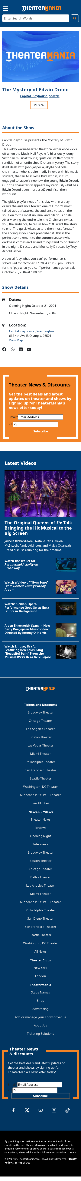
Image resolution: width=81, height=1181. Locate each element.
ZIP (11, 424)
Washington (45, 331)
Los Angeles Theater (40, 729)
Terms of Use (22, 1162)
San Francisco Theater (40, 770)
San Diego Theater (40, 918)
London (40, 976)
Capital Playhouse (22, 331)
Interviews (40, 844)
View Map (16, 340)
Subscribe (40, 431)
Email (13, 417)
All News (40, 951)
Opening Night (40, 836)
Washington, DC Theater (40, 787)
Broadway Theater (41, 712)
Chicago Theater (40, 721)
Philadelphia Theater (40, 762)
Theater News (40, 819)
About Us (40, 1025)
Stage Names (40, 992)
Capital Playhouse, (34, 96)
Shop (40, 1001)
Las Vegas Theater (40, 745)
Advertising (40, 1009)
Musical (39, 105)
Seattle (54, 96)
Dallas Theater (40, 877)
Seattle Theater (40, 778)
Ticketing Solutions (40, 1034)
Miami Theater (40, 754)
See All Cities (40, 803)
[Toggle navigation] (2, 8)
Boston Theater (41, 737)
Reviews (40, 828)
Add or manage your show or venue (40, 1017)
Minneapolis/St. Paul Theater (40, 795)
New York (40, 968)
